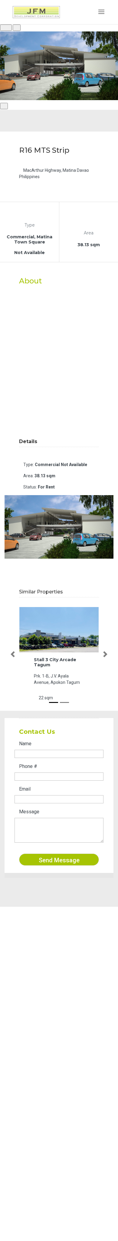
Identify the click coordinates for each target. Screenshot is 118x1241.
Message (29, 812)
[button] (13, 654)
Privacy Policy (30, 1077)
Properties (26, 1054)
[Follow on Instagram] (29, 999)
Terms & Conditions (35, 1069)
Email (25, 789)
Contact (23, 1062)
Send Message (59, 860)
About (22, 1046)
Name (25, 743)
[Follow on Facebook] (16, 999)
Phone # (28, 766)
